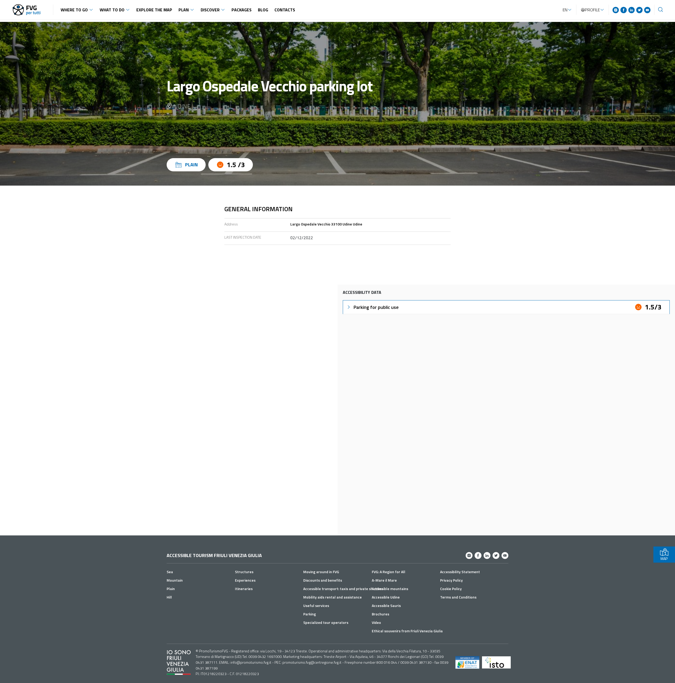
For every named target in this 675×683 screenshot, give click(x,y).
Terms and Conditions (458, 597)
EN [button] (565, 10)
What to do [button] (112, 10)
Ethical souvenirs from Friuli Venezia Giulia (407, 631)
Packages (242, 10)
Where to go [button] (74, 10)
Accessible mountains (390, 588)
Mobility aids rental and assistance (332, 597)
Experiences (245, 580)
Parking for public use (376, 307)
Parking (309, 614)
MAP (664, 558)
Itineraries (244, 588)
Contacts (284, 10)
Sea (170, 571)
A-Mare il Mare (384, 580)
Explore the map (154, 10)
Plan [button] (184, 10)
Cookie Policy (451, 588)
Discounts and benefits (322, 580)
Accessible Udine (386, 597)
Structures (244, 571)
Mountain (175, 580)
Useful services (316, 605)
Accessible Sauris (386, 605)
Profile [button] (592, 10)
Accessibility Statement (460, 571)
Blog (263, 10)
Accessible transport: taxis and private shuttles (343, 588)
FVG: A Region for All (388, 571)
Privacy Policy (451, 580)
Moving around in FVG (321, 571)
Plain (171, 588)
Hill (169, 597)
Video (376, 622)
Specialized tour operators (325, 622)
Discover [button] (210, 10)
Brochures (380, 614)
